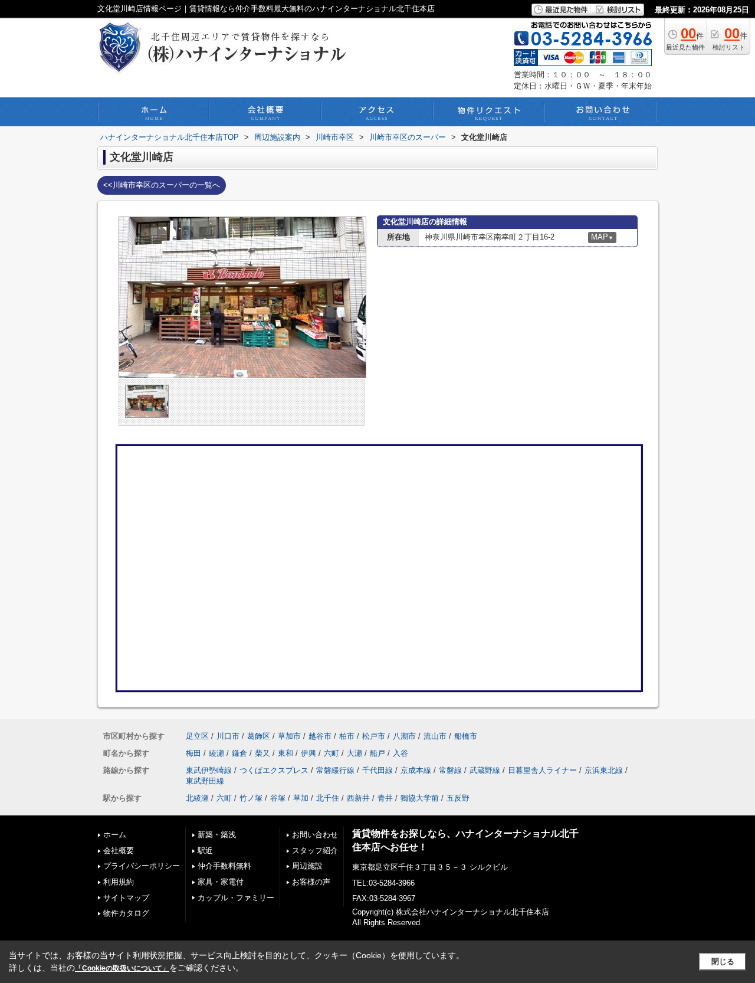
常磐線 (450, 770)
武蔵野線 (485, 770)
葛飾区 (258, 736)
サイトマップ (126, 897)
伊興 (308, 753)
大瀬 (354, 753)
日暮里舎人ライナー (542, 770)
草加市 (289, 736)
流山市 (435, 736)
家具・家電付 (221, 881)
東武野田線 (205, 780)
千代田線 (377, 770)
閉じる (722, 961)
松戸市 (373, 736)
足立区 (197, 736)
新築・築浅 (217, 834)
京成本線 (416, 770)
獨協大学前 (420, 798)
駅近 (205, 850)
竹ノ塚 (250, 798)
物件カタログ (126, 913)
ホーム (114, 834)
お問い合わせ (315, 834)
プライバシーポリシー (141, 865)
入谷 (400, 753)
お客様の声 (311, 881)
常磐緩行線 (335, 770)
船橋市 (465, 736)
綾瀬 (216, 753)
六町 (331, 753)
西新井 (358, 798)
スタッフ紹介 (315, 850)
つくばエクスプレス (273, 770)
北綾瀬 (197, 798)
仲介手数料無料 (224, 865)
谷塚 (277, 798)
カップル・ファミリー (236, 897)
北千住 (327, 798)
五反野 (458, 798)
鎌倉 (239, 753)
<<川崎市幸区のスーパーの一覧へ (161, 185)
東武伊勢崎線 (209, 770)
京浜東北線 (604, 770)
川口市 (227, 736)
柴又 (262, 753)
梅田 (193, 753)
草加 (300, 798)
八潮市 (404, 736)
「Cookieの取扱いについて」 (122, 968)
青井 (385, 798)
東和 (285, 753)
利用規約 (118, 881)
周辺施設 (307, 865)
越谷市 (319, 736)
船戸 (377, 753)
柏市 (346, 736)
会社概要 (118, 850)
